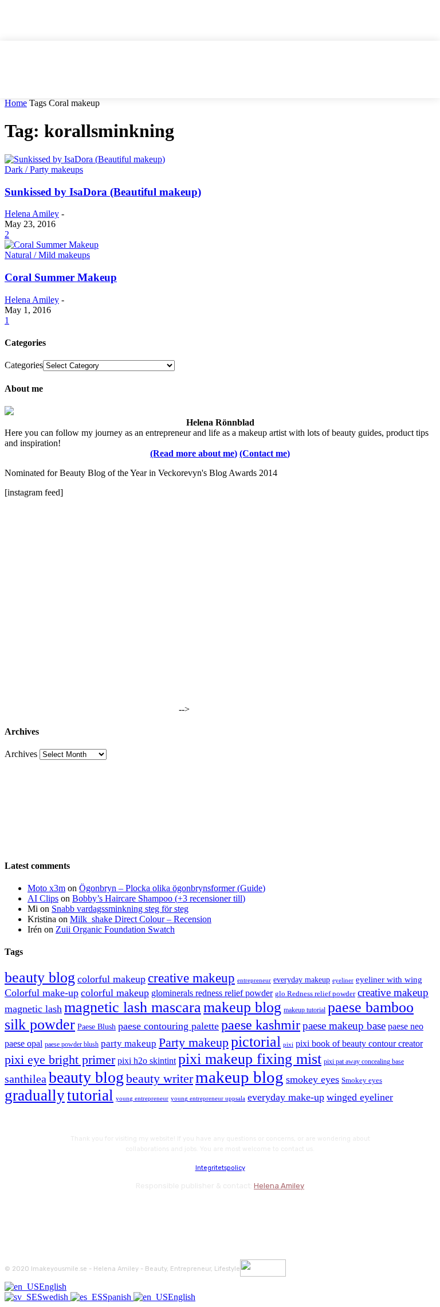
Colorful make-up (41, 992)
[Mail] (76, 1211)
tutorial (90, 1095)
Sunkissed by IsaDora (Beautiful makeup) (103, 192)
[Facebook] (16, 1211)
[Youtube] (138, 1211)
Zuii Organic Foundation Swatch (115, 929)
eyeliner (342, 980)
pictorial (256, 1041)
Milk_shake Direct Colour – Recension (140, 919)
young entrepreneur (142, 1098)
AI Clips (43, 898)
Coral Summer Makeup (61, 277)
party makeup (128, 1043)
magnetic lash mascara (132, 1007)
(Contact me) (264, 453)
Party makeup (194, 1042)
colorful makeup (111, 979)
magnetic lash (33, 1009)
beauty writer (159, 1078)
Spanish (118, 1297)
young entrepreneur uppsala (208, 1098)
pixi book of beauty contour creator (359, 1043)
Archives (21, 754)
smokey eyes (312, 1079)
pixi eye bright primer (60, 1060)
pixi (288, 1044)
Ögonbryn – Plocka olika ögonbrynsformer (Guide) (172, 888)
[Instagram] (46, 1211)
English (52, 1287)
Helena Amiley (32, 214)
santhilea (25, 1078)
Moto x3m (46, 888)
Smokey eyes (361, 1080)
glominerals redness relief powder (212, 993)
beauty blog (40, 977)
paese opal (23, 1043)
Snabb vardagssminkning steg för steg (120, 909)
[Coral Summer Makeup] (52, 244)
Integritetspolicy (220, 1168)
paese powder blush (72, 1044)
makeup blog (242, 1007)
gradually (35, 1095)
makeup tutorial (304, 1010)
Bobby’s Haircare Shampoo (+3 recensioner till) (158, 898)
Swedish (53, 1297)
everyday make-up (285, 1097)
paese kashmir (260, 1024)
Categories (24, 365)
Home (16, 103)
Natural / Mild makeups (47, 255)
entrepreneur (254, 980)
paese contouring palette (168, 1026)
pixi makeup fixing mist (249, 1059)
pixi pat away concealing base (364, 1062)
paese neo (405, 1026)
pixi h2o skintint (146, 1060)
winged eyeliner (360, 1097)
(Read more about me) (193, 453)
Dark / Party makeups (44, 169)
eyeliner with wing (389, 979)
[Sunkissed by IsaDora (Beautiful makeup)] (85, 159)
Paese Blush (96, 1026)
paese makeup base (344, 1026)
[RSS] (107, 1211)
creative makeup (191, 977)
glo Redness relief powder (315, 993)
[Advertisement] (90, 640)
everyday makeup (301, 980)
